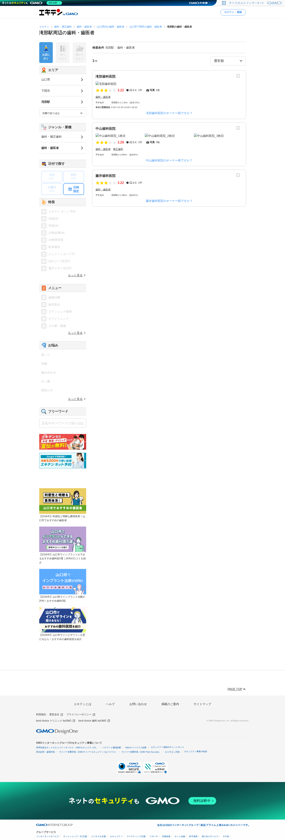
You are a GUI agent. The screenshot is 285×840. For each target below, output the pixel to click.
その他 (226, 836)
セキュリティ (116, 836)
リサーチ (154, 836)
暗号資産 (193, 836)
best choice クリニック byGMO (53, 720)
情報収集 (166, 836)
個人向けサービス (210, 836)
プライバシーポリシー (78, 714)
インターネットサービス (47, 836)
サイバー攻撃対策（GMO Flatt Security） (141, 752)
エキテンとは (82, 704)
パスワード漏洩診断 (111, 747)
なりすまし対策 (172, 752)
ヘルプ (110, 704)
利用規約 (41, 714)
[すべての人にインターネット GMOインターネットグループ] (256, 3)
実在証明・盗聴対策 (45, 752)
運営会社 (54, 714)
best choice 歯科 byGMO (92, 720)
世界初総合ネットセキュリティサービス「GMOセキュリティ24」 (67, 747)
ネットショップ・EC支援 (75, 836)
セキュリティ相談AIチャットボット (167, 747)
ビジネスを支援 (98, 836)
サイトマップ (202, 704)
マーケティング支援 (136, 836)
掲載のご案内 (170, 704)
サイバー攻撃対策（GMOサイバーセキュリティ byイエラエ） (88, 752)
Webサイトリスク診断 (135, 747)
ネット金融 (180, 836)
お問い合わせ (138, 704)
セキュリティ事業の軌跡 (195, 751)
